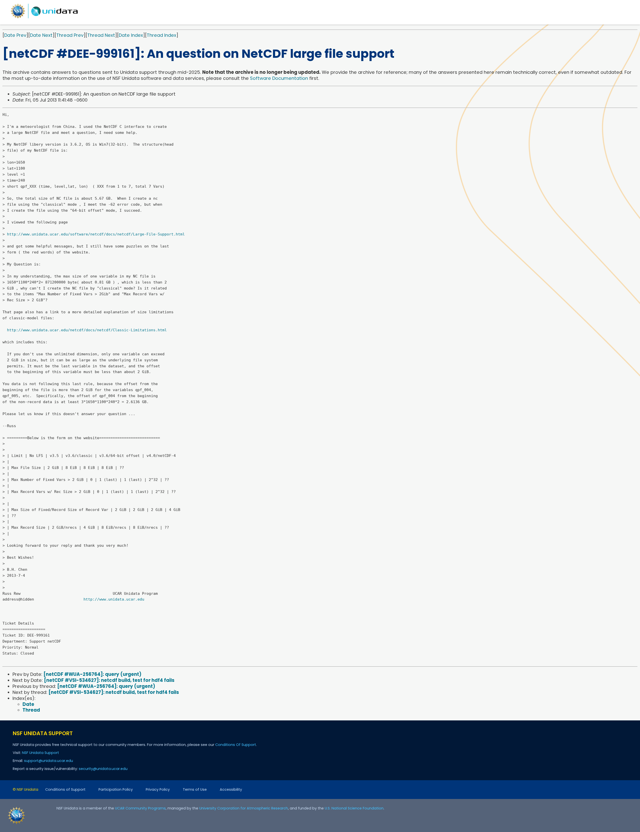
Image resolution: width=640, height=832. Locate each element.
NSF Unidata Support (40, 752)
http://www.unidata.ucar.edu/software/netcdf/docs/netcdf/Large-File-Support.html (96, 234)
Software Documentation (279, 78)
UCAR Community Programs (140, 808)
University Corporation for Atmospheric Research (243, 808)
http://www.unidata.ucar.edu (114, 599)
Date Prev (15, 35)
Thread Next (101, 35)
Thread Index (161, 35)
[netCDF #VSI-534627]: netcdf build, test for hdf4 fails (109, 680)
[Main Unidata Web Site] (44, 18)
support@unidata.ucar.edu (48, 760)
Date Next (41, 35)
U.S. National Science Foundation (354, 808)
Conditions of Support (65, 789)
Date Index (131, 35)
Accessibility (231, 789)
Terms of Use (195, 789)
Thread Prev (70, 35)
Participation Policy (115, 789)
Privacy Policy (158, 789)
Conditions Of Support (235, 744)
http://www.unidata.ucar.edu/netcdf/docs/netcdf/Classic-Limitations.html (87, 330)
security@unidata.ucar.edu (103, 768)
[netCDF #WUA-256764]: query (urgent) (93, 674)
